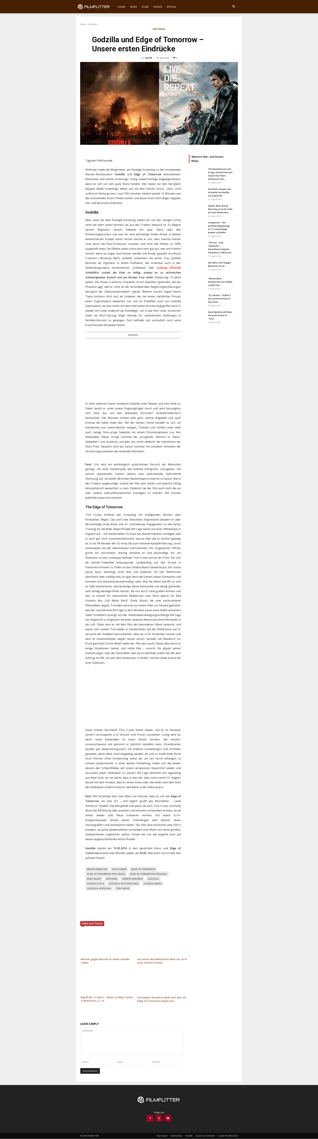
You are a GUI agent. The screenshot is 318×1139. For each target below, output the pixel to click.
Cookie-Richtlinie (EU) (228, 1135)
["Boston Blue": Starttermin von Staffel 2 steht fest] (197, 282)
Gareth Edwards (132, 878)
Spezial (171, 6)
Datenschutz (176, 1135)
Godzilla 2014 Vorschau (124, 883)
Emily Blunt (94, 878)
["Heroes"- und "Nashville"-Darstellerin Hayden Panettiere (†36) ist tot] (197, 246)
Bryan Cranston (97, 869)
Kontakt (188, 1135)
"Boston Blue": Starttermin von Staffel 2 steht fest (220, 282)
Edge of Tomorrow (143, 869)
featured (111, 878)
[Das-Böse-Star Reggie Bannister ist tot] (197, 267)
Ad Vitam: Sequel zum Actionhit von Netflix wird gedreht (219, 192)
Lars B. (148, 57)
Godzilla (153, 878)
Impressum (162, 1135)
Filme (145, 6)
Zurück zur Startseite (205, 1135)
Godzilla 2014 (95, 883)
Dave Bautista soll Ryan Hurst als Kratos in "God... (220, 315)
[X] (159, 1118)
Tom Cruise (123, 888)
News (133, 6)
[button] (234, 6)
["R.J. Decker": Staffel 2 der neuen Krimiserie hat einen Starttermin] (197, 299)
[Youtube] (168, 1118)
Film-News (92, 24)
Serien (157, 6)
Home (121, 6)
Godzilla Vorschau (99, 888)
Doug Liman (119, 869)
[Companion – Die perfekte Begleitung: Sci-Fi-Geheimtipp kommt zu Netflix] (197, 226)
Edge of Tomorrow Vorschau (148, 873)
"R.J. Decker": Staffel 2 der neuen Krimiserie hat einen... (219, 298)
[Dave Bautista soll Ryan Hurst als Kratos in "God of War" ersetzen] (197, 316)
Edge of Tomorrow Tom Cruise (106, 873)
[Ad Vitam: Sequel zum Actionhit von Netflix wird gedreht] (197, 193)
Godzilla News (153, 883)
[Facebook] (150, 1118)
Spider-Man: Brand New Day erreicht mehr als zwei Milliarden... (220, 209)
